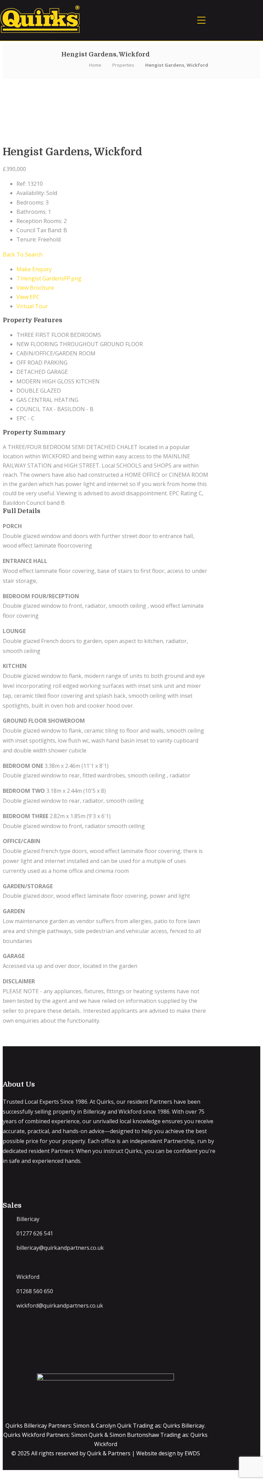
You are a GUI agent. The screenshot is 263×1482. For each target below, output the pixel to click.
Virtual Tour (32, 306)
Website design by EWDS (168, 1453)
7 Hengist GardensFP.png (49, 278)
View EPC (28, 297)
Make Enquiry (34, 269)
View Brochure (35, 287)
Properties (123, 65)
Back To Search (22, 254)
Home (95, 65)
